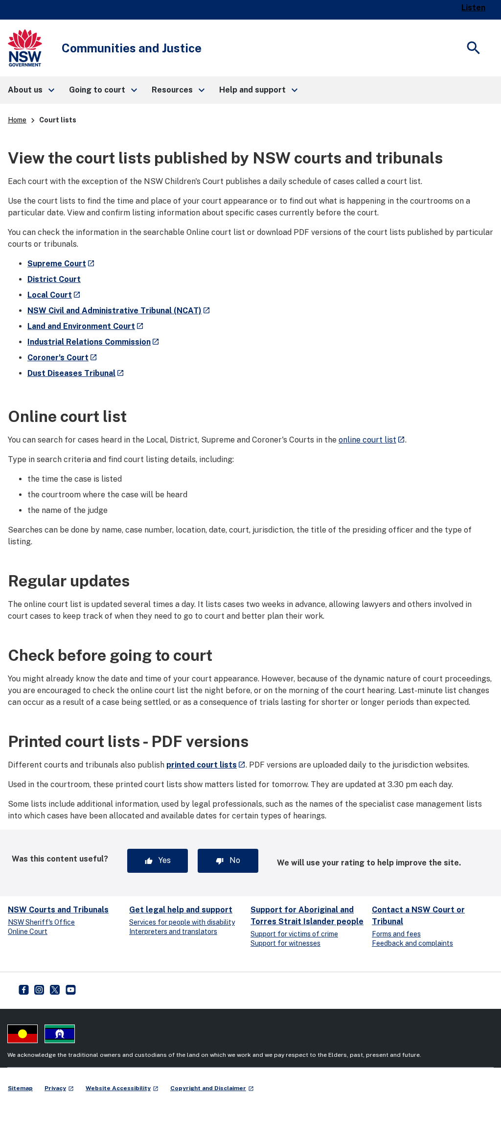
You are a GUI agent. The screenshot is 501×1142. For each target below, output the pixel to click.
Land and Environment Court (85, 326)
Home (17, 120)
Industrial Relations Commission (93, 342)
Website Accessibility (122, 1088)
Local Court (54, 295)
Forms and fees (396, 934)
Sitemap (20, 1088)
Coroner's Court (62, 357)
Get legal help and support (180, 909)
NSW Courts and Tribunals (58, 909)
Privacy (59, 1088)
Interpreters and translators (173, 931)
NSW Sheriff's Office (41, 922)
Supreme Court (61, 263)
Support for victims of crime (294, 934)
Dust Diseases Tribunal (75, 373)
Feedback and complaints (412, 943)
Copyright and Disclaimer (212, 1088)
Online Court (27, 931)
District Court (54, 279)
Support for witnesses (285, 943)
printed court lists (206, 764)
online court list (372, 439)
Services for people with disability (182, 922)
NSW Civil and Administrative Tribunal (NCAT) (118, 310)
